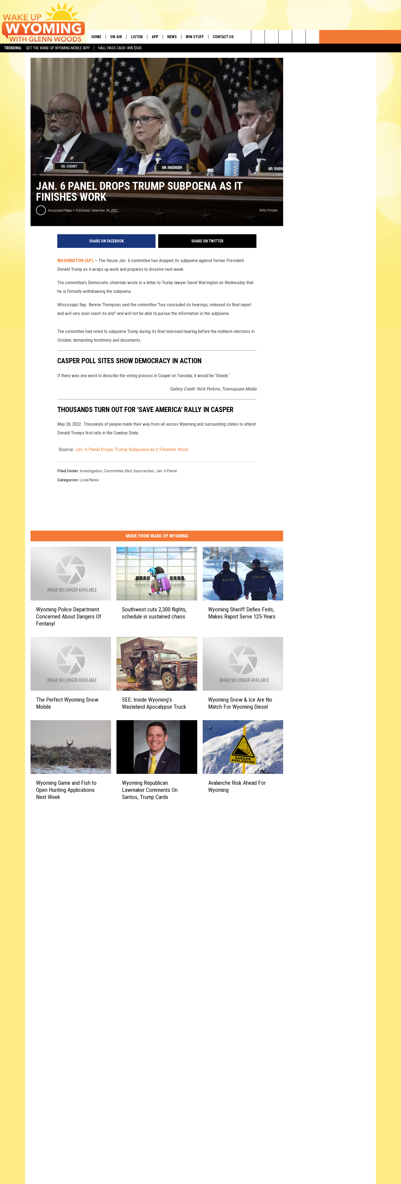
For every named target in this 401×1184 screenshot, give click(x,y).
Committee (114, 471)
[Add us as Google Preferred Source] (271, 37)
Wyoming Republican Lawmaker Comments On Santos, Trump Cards (150, 790)
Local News (89, 480)
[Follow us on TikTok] (299, 37)
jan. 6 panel (166, 471)
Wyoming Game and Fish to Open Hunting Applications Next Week (66, 790)
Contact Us (223, 37)
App (155, 37)
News (172, 37)
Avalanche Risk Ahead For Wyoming (237, 786)
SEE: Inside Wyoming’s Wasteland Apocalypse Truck (154, 703)
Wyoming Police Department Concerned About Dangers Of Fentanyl (68, 616)
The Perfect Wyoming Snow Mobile (67, 703)
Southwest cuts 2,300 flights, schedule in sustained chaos (154, 613)
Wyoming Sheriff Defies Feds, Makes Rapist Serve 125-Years (242, 613)
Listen (137, 37)
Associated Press (60, 210)
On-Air (116, 37)
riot (128, 471)
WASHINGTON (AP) (75, 260)
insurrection (144, 471)
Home (96, 37)
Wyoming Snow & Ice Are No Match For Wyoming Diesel (240, 703)
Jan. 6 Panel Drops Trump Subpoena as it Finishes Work (131, 449)
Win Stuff (195, 37)
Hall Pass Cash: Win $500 (120, 48)
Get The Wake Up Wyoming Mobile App (58, 48)
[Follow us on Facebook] (285, 37)
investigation (91, 471)
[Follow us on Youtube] (312, 37)
